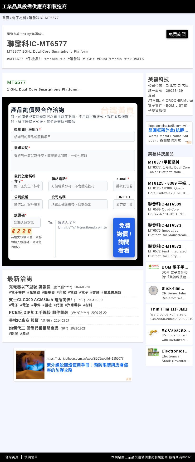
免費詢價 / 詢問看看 (124, 238)
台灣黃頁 (12, 457)
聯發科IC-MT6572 (164, 246)
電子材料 (19, 18)
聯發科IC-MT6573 (164, 225)
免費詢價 (177, 34)
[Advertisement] (72, 417)
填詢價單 (31, 457)
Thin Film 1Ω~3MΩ (169, 309)
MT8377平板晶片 (164, 162)
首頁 (6, 18)
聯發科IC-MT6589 (164, 204)
